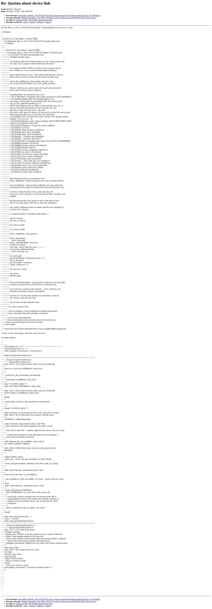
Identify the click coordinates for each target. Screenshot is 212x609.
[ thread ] (32, 22)
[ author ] (48, 22)
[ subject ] (40, 22)
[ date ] (25, 22)
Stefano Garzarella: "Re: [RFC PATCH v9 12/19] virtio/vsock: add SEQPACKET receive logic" (59, 18)
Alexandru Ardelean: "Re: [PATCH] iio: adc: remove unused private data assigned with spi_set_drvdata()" (59, 15)
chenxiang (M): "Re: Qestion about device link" (34, 20)
